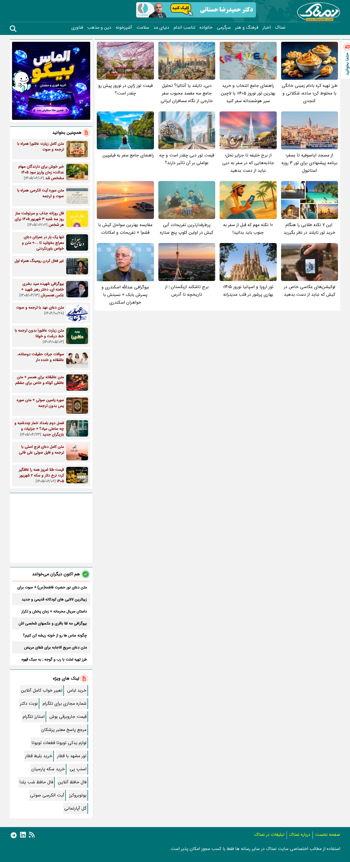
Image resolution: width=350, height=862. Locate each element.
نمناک (280, 27)
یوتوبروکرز (77, 795)
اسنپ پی (78, 769)
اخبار (266, 27)
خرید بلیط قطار (38, 756)
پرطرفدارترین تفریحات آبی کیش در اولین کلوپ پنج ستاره (186, 228)
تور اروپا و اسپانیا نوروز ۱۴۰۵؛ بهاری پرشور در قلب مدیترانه (248, 290)
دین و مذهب (99, 27)
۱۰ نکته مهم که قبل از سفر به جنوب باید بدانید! (248, 228)
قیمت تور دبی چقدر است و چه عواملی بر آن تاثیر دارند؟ (186, 159)
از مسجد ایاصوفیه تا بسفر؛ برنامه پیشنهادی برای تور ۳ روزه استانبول (309, 163)
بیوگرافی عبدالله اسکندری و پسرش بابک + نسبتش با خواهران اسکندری (125, 295)
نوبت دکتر (29, 703)
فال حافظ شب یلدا (36, 782)
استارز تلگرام (34, 716)
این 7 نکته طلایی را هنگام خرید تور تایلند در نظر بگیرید (309, 228)
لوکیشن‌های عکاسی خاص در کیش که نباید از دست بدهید (309, 290)
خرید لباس (76, 690)
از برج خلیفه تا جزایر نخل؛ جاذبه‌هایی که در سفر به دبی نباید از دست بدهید (248, 163)
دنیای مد (161, 27)
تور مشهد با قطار (71, 756)
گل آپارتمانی (75, 808)
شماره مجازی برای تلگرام (64, 703)
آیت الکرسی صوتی (47, 795)
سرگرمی (224, 27)
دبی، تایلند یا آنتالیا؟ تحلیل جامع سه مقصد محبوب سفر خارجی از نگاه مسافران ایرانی (187, 93)
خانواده (206, 27)
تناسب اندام (184, 27)
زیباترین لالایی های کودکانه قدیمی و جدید (54, 599)
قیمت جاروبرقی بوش (67, 716)
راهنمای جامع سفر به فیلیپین (128, 155)
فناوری (77, 27)
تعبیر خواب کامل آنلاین (41, 690)
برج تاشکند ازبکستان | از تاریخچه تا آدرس (187, 290)
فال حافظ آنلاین (72, 782)
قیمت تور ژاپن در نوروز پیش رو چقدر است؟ (125, 89)
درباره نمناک (299, 834)
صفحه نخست (327, 834)
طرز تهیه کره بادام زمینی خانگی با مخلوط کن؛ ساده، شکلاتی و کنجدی (309, 93)
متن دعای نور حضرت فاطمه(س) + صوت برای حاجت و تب (52, 587)
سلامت (142, 27)
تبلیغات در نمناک (269, 834)
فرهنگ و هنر (246, 27)
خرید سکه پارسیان (48, 769)
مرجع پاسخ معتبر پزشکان (63, 729)
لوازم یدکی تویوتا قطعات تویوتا (58, 742)
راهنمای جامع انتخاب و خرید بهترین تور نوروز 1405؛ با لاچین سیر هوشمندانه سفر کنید (248, 93)
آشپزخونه (124, 27)
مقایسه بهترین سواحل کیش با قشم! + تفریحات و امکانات (125, 228)
